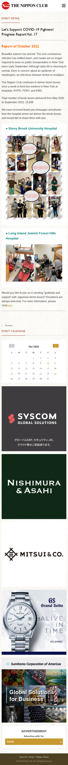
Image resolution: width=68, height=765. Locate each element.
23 (41, 373)
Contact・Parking (35, 757)
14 (26, 368)
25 (55, 373)
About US (23, 757)
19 (12, 373)
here (9, 305)
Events (7, 325)
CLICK (34, 741)
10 (48, 363)
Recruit (46, 757)
